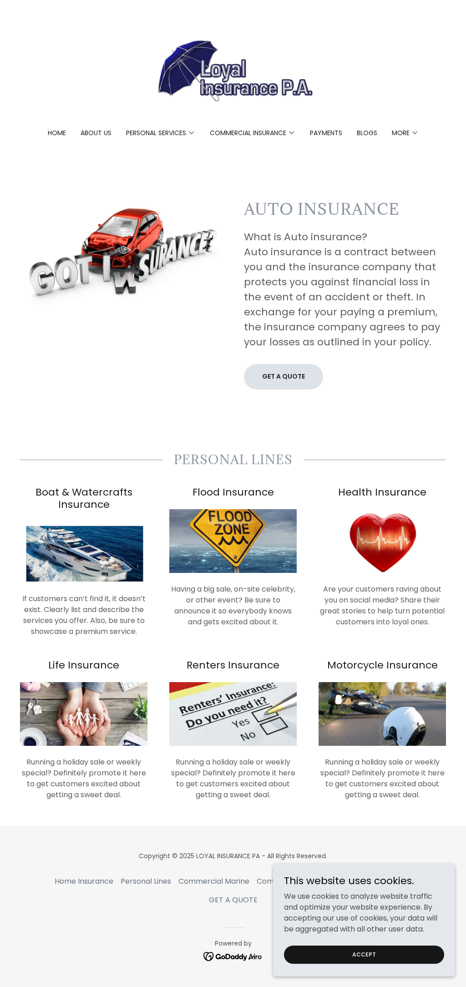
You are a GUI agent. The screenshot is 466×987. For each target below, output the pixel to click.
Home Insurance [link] (84, 881)
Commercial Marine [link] (213, 881)
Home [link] (57, 132)
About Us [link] (96, 132)
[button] (160, 132)
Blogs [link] (367, 132)
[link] (233, 70)
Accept (364, 954)
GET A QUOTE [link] (233, 900)
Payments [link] (326, 132)
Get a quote (283, 376)
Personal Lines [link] (146, 881)
